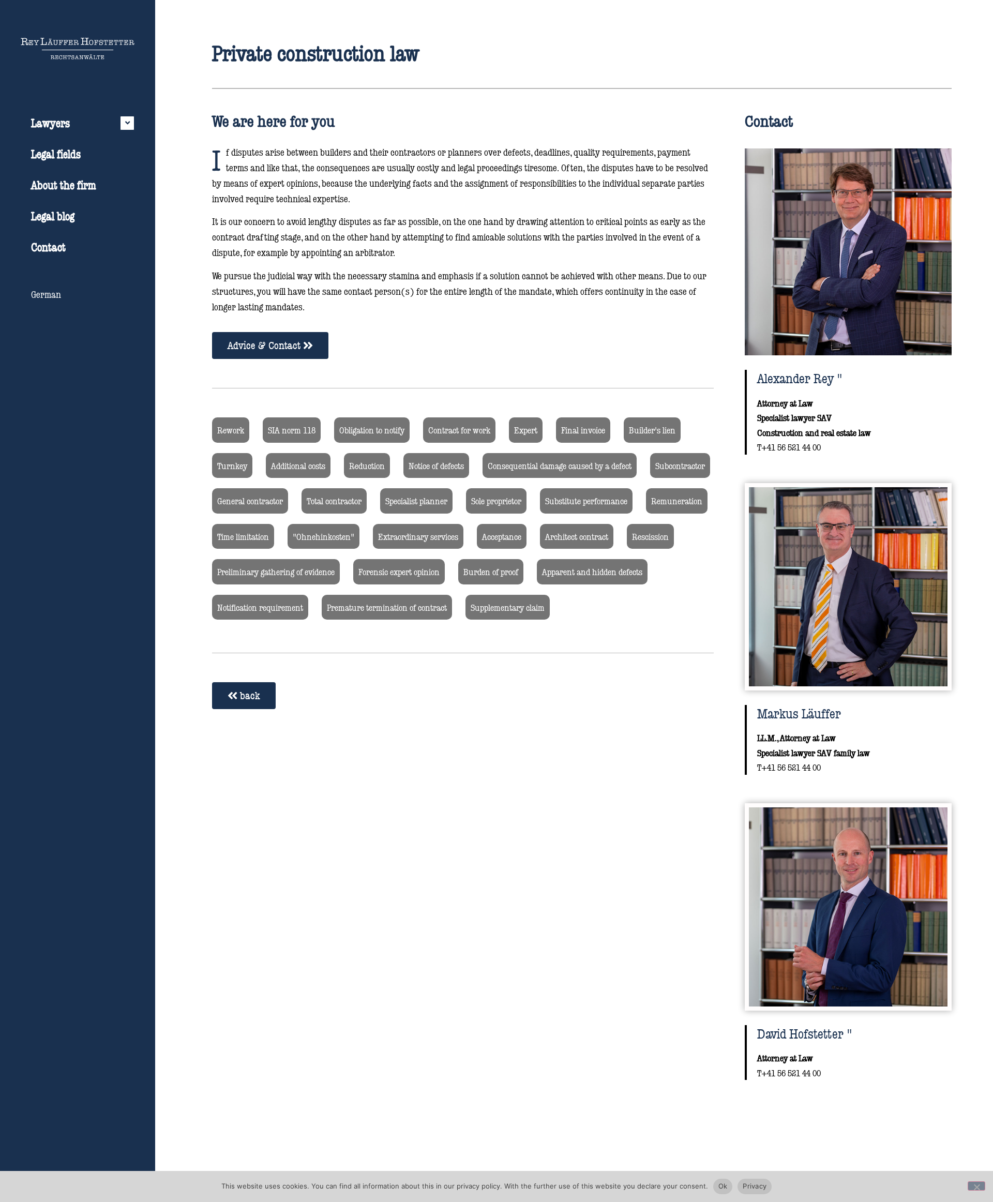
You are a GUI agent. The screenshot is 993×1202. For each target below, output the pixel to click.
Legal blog (52, 215)
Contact (48, 246)
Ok (723, 1186)
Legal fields (56, 153)
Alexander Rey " (799, 378)
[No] (976, 1186)
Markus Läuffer (799, 713)
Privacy (754, 1186)
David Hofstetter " (804, 1033)
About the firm (63, 184)
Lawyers (50, 122)
